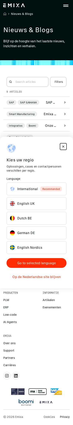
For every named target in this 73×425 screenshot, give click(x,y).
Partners (9, 357)
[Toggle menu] (66, 6)
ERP (6, 307)
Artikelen (49, 300)
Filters (59, 81)
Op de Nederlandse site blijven (36, 277)
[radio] (36, 188)
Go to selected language (36, 263)
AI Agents (10, 322)
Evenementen (52, 307)
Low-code (10, 314)
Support (8, 350)
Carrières (9, 365)
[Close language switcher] (63, 146)
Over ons (9, 343)
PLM (6, 300)
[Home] (4, 13)
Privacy (65, 416)
